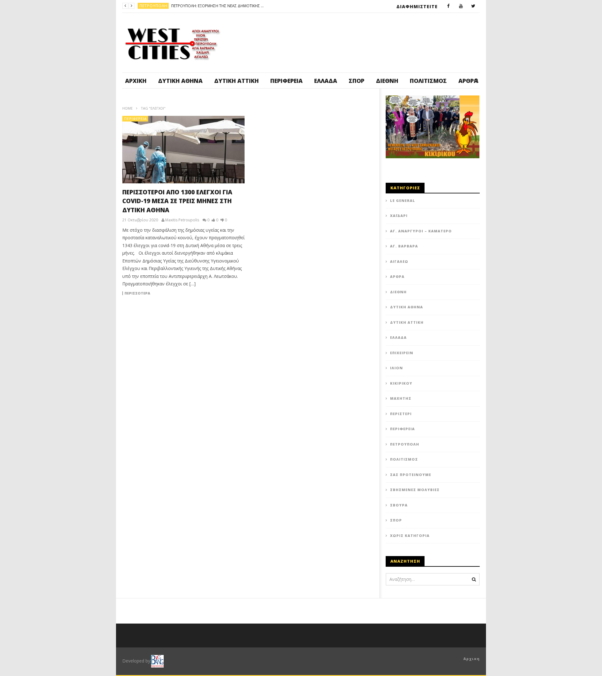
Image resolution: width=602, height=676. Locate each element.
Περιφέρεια (286, 80)
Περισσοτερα (137, 293)
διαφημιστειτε (417, 6)
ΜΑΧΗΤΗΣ (400, 398)
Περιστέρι (401, 413)
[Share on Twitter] (260, 302)
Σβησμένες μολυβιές (415, 489)
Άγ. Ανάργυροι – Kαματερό (421, 231)
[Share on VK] (338, 302)
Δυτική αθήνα (180, 80)
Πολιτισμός (428, 80)
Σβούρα (399, 505)
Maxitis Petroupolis (182, 220)
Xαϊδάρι (399, 215)
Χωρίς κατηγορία (410, 535)
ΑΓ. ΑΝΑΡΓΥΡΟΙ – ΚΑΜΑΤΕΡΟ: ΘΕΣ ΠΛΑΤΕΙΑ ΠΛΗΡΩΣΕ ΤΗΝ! (247, 5)
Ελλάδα (325, 80)
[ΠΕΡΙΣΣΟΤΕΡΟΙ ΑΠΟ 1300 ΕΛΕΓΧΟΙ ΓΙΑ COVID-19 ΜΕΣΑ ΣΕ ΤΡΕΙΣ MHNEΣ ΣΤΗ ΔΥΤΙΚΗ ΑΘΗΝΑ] (183, 149)
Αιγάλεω (399, 261)
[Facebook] (448, 6)
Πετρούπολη (404, 444)
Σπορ (356, 80)
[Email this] (354, 302)
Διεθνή (387, 80)
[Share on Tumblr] (291, 302)
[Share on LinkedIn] (276, 302)
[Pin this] (323, 302)
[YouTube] (461, 6)
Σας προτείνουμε (410, 474)
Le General (402, 200)
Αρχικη (471, 658)
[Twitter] (473, 6)
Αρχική (135, 80)
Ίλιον (396, 367)
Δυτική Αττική (236, 80)
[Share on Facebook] (244, 302)
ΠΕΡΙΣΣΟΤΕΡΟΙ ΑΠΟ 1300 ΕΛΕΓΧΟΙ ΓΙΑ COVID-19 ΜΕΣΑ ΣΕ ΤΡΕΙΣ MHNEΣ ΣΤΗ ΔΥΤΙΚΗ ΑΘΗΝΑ (177, 201)
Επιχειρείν (401, 352)
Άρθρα (397, 276)
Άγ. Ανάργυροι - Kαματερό (168, 5)
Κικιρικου (401, 383)
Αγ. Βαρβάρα (404, 246)
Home (127, 108)
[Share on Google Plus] (307, 302)
